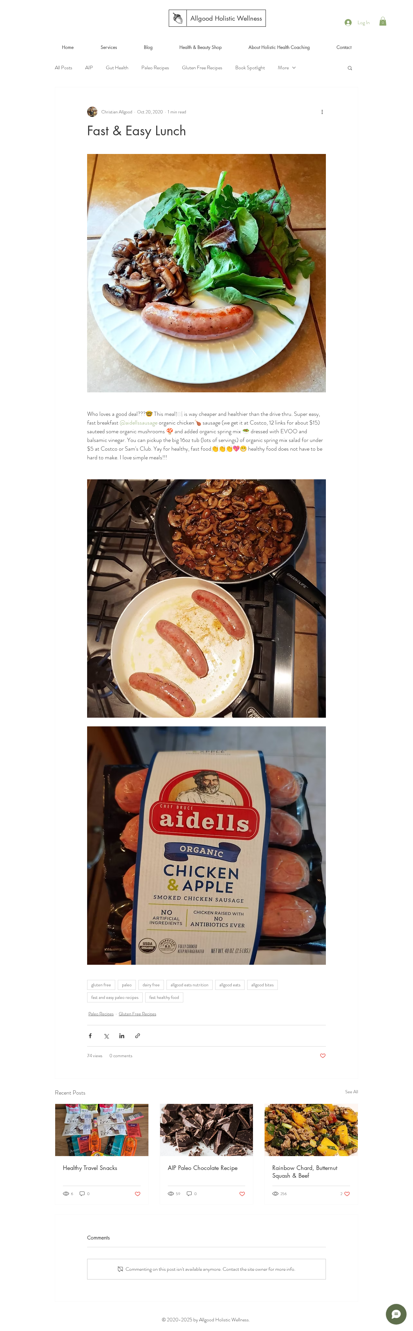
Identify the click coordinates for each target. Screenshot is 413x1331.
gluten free (101, 984)
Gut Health (117, 67)
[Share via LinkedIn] (122, 1036)
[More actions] (322, 112)
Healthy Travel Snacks (90, 1168)
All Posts (63, 67)
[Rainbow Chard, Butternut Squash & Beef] (311, 1130)
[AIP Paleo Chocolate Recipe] (206, 1130)
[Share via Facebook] (90, 1036)
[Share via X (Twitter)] (106, 1036)
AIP (89, 67)
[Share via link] (138, 1036)
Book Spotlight (250, 67)
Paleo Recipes (155, 67)
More (283, 67)
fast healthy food (164, 997)
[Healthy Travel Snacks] (101, 1130)
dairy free (151, 984)
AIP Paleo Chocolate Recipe (202, 1168)
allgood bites (262, 984)
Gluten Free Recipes (202, 67)
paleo (127, 984)
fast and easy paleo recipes (114, 997)
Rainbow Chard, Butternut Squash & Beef (304, 1171)
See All (351, 1091)
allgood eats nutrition (189, 984)
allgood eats (229, 984)
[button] (383, 21)
